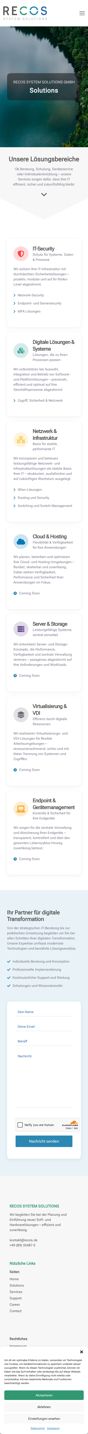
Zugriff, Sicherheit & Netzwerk (40, 400)
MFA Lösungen (29, 311)
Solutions (17, 1285)
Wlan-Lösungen (30, 490)
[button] (81, 1352)
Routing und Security (33, 498)
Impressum (53, 1428)
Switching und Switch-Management (45, 506)
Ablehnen (44, 1407)
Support (16, 1298)
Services (16, 1292)
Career (15, 1305)
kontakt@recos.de (24, 1240)
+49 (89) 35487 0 (22, 1245)
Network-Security (31, 295)
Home (14, 1279)
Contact (16, 1311)
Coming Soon (29, 593)
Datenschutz (38, 1428)
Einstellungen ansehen (44, 1419)
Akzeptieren (44, 1395)
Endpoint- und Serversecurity (39, 303)
